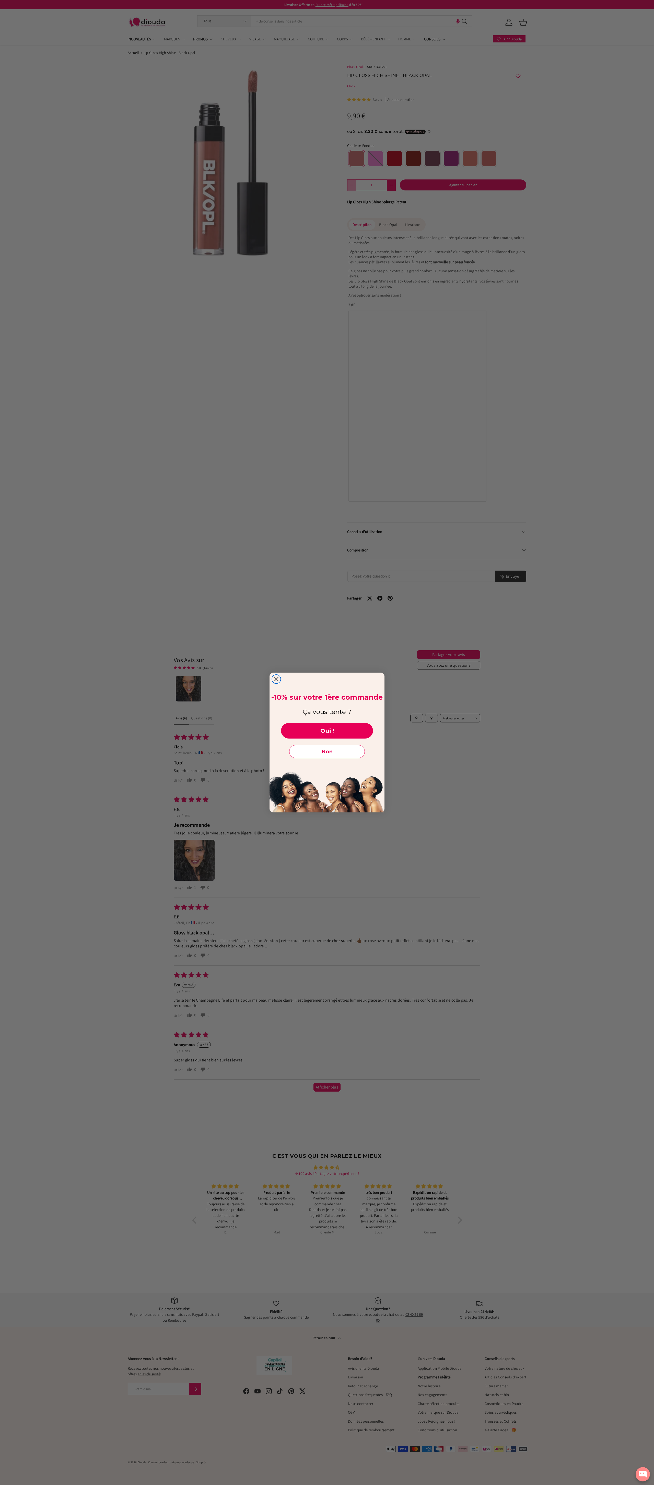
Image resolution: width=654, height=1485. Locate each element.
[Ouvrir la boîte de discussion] (643, 1474)
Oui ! (327, 730)
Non (327, 752)
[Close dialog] (276, 679)
